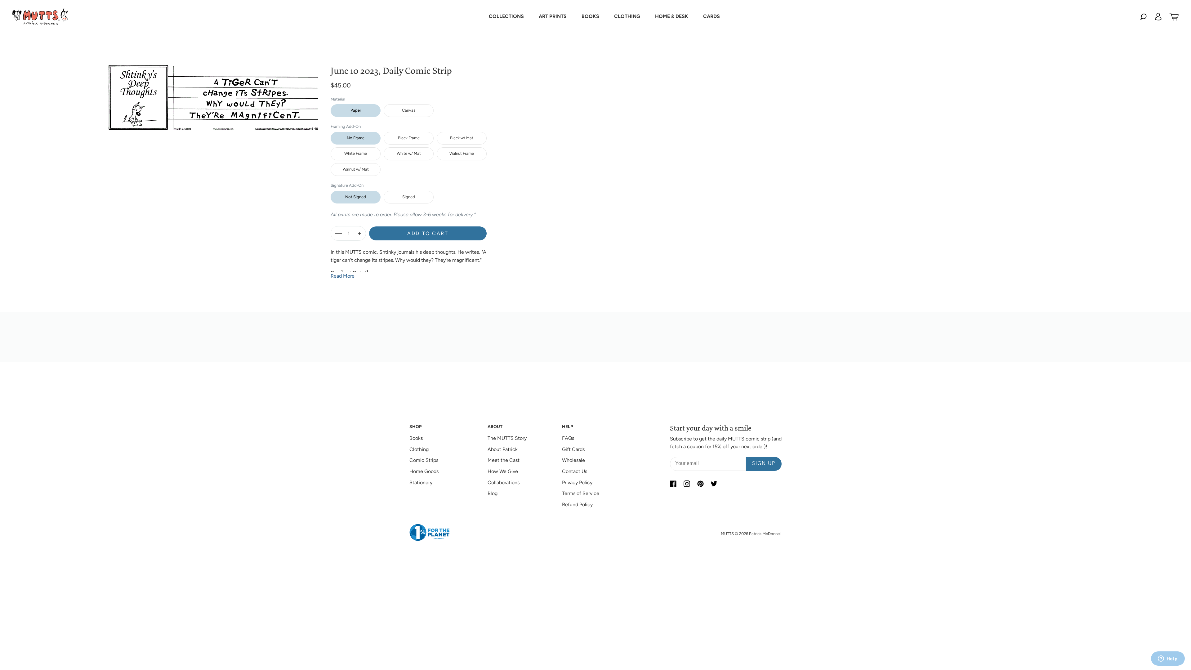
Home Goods (424, 471)
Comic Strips (423, 460)
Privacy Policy (577, 482)
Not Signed (355, 196)
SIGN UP (763, 463)
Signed (408, 196)
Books (416, 438)
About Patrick (503, 449)
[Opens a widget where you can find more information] (1168, 659)
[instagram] (687, 484)
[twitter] (714, 484)
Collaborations (504, 482)
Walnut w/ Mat (356, 169)
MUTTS (727, 533)
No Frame (355, 138)
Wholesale (573, 460)
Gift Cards (573, 449)
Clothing (419, 449)
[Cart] (1174, 16)
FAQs (568, 438)
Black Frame (409, 138)
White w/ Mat (409, 153)
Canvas (408, 110)
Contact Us (574, 471)
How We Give (503, 471)
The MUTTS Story (507, 438)
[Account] (1158, 16)
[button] (506, 16)
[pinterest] (700, 484)
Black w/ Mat (461, 138)
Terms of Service (580, 493)
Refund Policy (577, 504)
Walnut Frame (461, 153)
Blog (492, 493)
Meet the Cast (504, 460)
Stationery (420, 482)
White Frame (355, 153)
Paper (355, 110)
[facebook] (673, 484)
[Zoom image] (213, 92)
